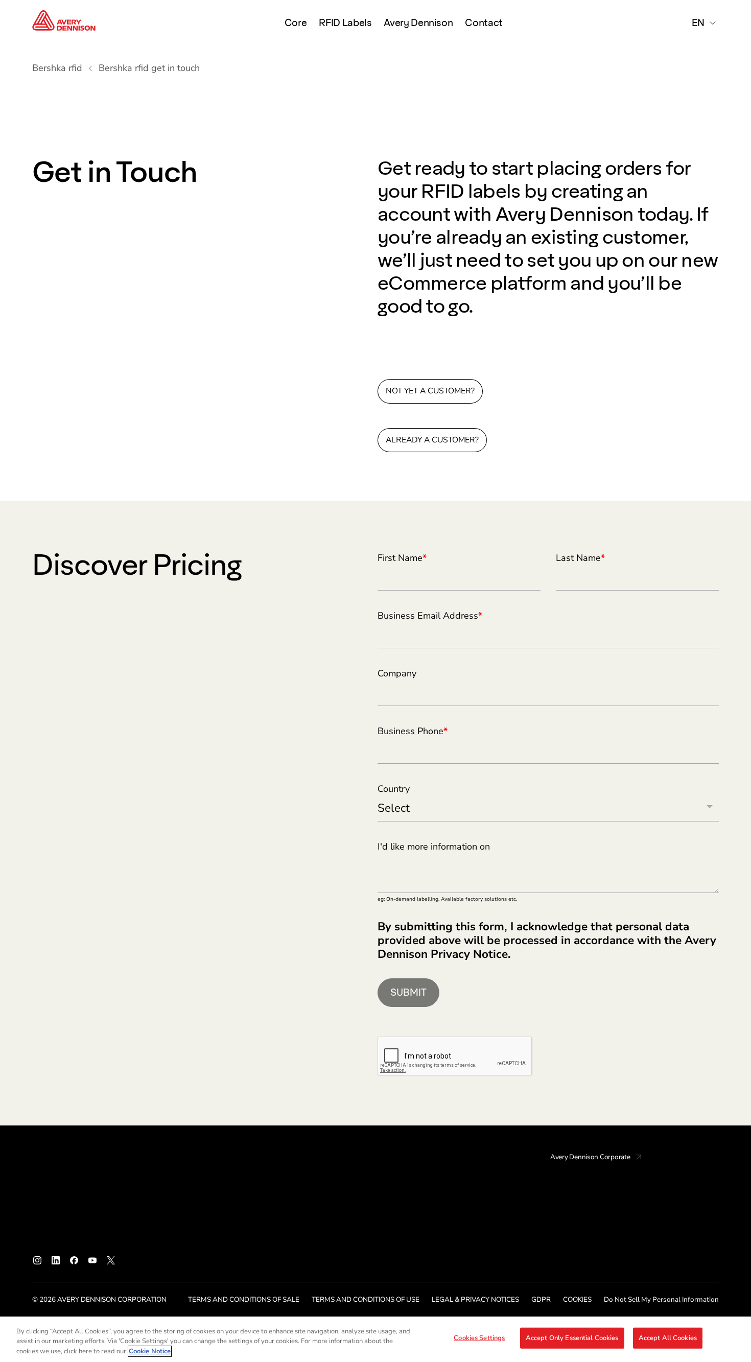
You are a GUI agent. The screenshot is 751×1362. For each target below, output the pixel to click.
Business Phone (413, 731)
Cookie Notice (150, 1351)
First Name (402, 558)
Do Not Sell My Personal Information (661, 1299)
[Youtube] (92, 1260)
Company (397, 673)
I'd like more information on (434, 847)
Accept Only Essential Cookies (572, 1337)
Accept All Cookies (668, 1337)
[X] (111, 1260)
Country (394, 789)
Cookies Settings (479, 1337)
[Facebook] (74, 1260)
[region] (375, 1339)
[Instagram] (37, 1260)
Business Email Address (430, 616)
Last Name (580, 558)
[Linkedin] (56, 1260)
